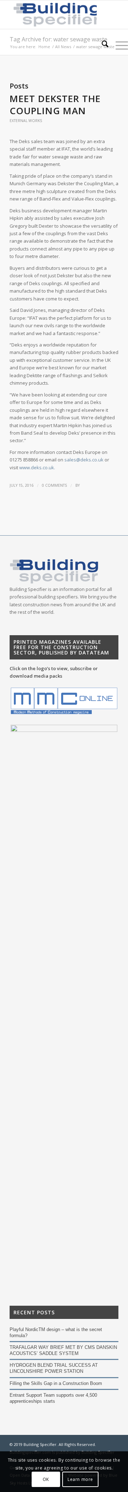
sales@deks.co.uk (83, 459)
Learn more (80, 1479)
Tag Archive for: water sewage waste (58, 39)
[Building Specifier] (53, 14)
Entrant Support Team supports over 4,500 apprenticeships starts (53, 1398)
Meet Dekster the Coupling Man (55, 104)
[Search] (101, 45)
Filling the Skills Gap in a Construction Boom (56, 1383)
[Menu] (118, 45)
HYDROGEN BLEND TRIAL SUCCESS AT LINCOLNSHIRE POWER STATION (54, 1368)
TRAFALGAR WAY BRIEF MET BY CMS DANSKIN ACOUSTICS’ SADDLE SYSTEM (63, 1350)
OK (46, 1479)
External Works (26, 120)
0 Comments (54, 485)
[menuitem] (101, 45)
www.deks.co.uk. (37, 467)
